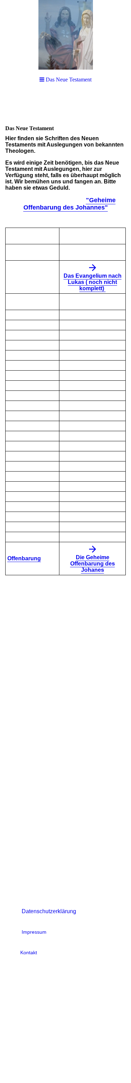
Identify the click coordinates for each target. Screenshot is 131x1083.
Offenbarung (24, 558)
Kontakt (28, 952)
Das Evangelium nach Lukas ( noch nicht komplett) (93, 282)
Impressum (34, 932)
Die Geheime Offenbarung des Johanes (92, 563)
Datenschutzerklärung (49, 911)
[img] (65, 35)
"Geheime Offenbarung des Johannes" (69, 204)
